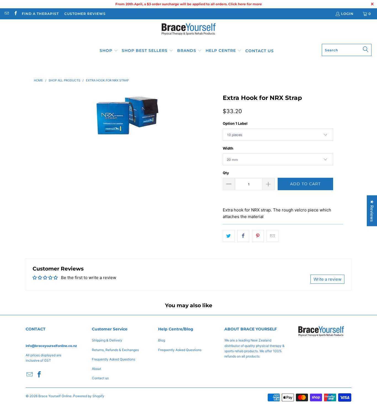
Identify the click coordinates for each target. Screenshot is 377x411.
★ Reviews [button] (372, 211)
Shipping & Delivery (107, 340)
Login (347, 14)
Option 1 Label (235, 123)
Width (228, 148)
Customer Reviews (85, 14)
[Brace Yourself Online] (188, 33)
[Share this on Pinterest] (258, 236)
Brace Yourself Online (54, 396)
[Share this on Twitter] (229, 236)
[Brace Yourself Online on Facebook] (15, 14)
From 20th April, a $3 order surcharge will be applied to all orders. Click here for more (188, 4)
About (96, 369)
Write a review (327, 279)
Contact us (100, 378)
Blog (161, 340)
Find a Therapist (40, 14)
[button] (109, 51)
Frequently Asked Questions (113, 359)
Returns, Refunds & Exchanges (115, 350)
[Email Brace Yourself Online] (6, 14)
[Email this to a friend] (272, 236)
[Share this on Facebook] (243, 236)
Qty (226, 173)
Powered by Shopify (88, 396)
